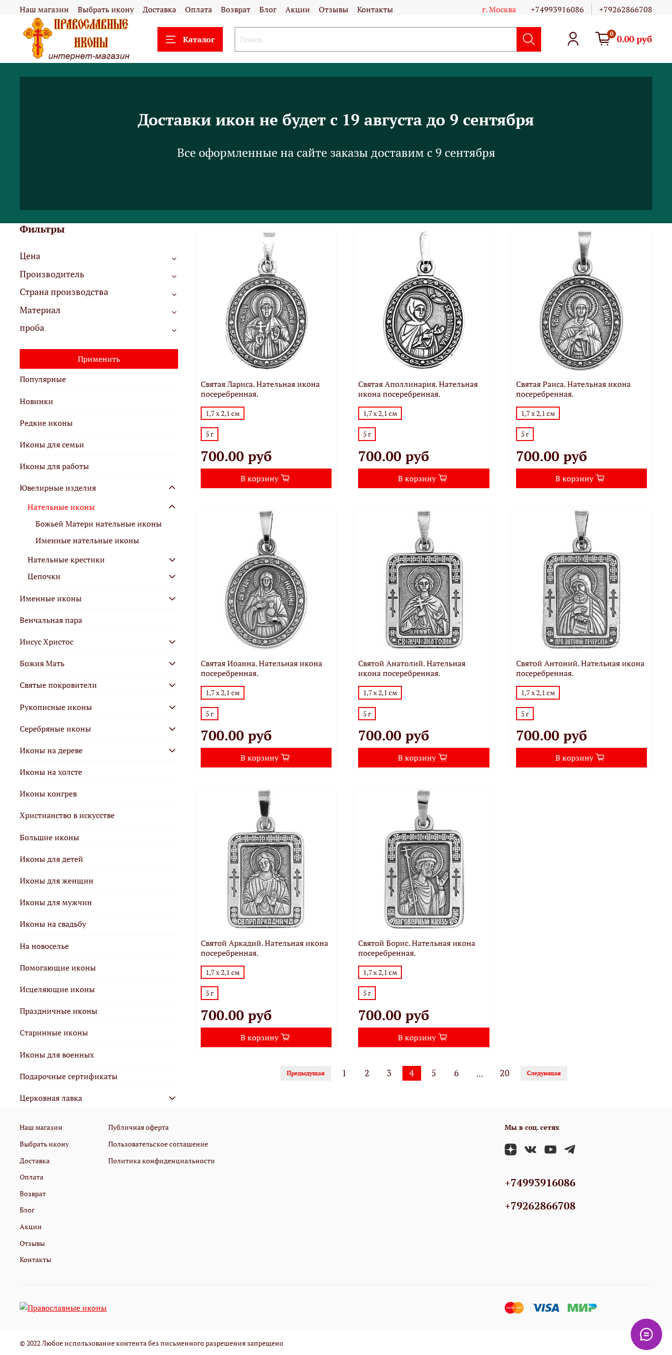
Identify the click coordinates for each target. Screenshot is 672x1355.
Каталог (198, 39)
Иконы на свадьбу (53, 923)
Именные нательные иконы (87, 540)
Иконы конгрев (48, 793)
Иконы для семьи (52, 444)
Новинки (36, 401)
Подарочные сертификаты (69, 1076)
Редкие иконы (46, 422)
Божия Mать (42, 663)
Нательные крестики (66, 559)
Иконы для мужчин (56, 902)
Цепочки (44, 576)
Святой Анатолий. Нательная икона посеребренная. (411, 668)
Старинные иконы (54, 1032)
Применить (99, 358)
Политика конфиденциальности (161, 1160)
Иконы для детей (51, 859)
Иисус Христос (46, 641)
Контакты (375, 9)
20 (505, 1073)
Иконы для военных (57, 1054)
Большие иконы (49, 837)
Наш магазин (44, 9)
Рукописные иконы (56, 707)
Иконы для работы (54, 466)
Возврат (235, 9)
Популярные (43, 379)
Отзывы (333, 9)
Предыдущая (306, 1073)
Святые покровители (58, 684)
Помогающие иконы (58, 967)
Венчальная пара (51, 620)
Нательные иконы (61, 506)
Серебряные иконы (55, 728)
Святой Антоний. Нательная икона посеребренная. (580, 668)
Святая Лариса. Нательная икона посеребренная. (260, 389)
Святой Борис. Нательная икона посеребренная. (416, 948)
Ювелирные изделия (58, 487)
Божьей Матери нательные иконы (98, 523)
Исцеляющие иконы (57, 989)
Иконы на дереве (51, 750)
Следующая (544, 1073)
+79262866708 (625, 9)
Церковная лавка (51, 1097)
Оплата (198, 9)
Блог (267, 9)
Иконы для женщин (56, 880)
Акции (297, 9)
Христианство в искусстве (67, 815)
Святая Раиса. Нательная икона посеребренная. (573, 389)
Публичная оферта (138, 1127)
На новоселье (44, 946)
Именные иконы (51, 598)
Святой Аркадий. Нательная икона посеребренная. (264, 948)
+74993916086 (557, 9)
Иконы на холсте (51, 771)
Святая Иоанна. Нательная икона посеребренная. (261, 668)
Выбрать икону (106, 9)
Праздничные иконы (58, 1010)
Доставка (159, 9)
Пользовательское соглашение (158, 1144)
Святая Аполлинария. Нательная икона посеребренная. (418, 389)
